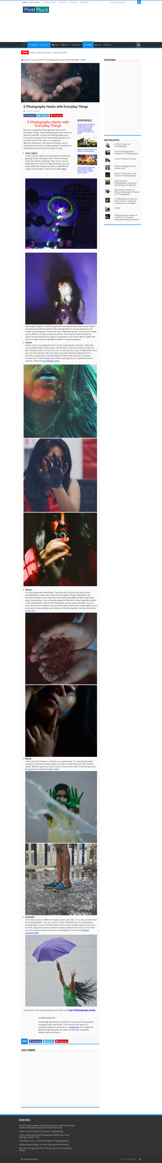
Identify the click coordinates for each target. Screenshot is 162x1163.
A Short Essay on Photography (122, 145)
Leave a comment (33, 111)
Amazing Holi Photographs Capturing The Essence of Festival (125, 182)
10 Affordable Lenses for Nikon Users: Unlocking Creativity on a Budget (125, 200)
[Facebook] (113, 2)
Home (24, 44)
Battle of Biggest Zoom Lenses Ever (125, 167)
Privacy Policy (73, 2)
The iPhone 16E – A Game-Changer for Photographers (44, 1140)
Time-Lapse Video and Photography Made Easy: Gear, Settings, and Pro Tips (86, 169)
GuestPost (107, 45)
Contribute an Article (49, 2)
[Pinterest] (118, 2)
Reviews (77, 45)
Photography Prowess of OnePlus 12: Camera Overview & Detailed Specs (126, 217)
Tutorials (34, 45)
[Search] (139, 2)
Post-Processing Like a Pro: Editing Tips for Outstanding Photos (45, 1149)
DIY (42, 59)
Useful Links (63, 2)
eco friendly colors (51, 360)
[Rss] (111, 2)
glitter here (30, 610)
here (64, 168)
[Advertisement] (96, 23)
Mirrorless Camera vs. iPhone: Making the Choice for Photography (126, 191)
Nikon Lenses (84, 2)
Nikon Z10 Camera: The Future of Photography (125, 174)
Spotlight (88, 45)
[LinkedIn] (120, 2)
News (66, 45)
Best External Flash (38, 52)
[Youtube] (122, 2)
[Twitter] (115, 2)
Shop (99, 45)
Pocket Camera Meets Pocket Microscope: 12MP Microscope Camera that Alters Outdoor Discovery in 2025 (86, 128)
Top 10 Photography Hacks (81, 1010)
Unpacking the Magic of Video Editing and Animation (44, 1144)
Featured (45, 45)
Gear (56, 45)
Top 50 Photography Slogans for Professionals (126, 152)
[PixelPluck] (36, 9)
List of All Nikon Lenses (125, 158)
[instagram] (125, 2)
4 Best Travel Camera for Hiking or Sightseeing (87, 150)
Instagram (74, 1027)
